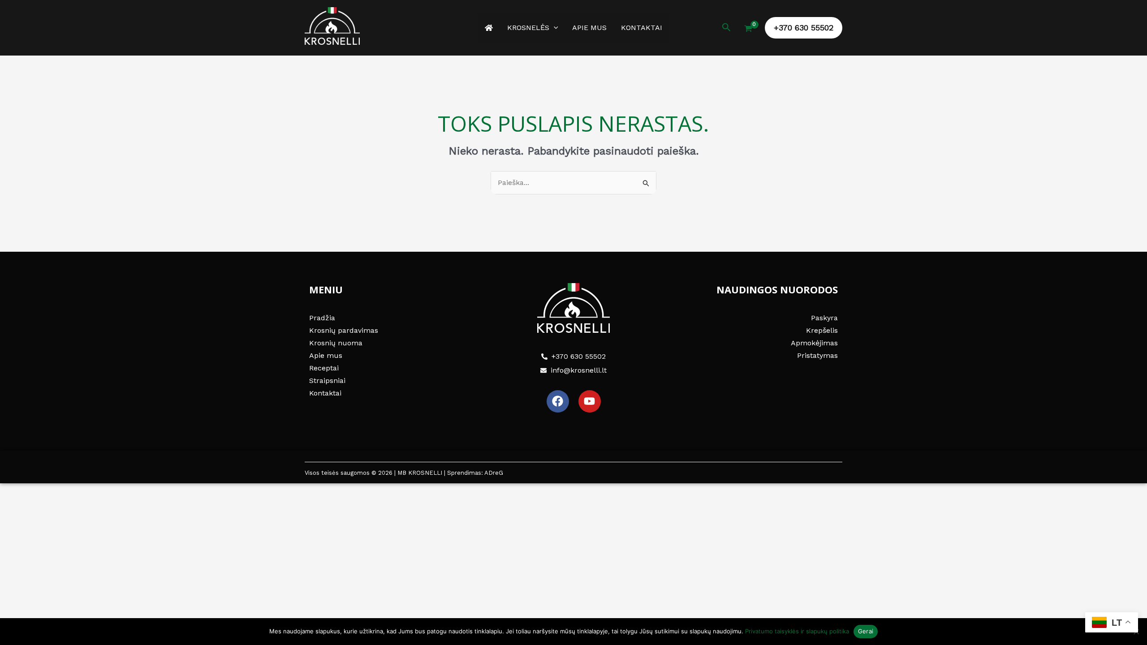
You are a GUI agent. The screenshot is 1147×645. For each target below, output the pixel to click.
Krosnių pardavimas (343, 330)
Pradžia (322, 318)
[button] (553, 27)
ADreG (493, 472)
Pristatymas (817, 355)
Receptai (324, 368)
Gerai (865, 631)
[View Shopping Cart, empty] (748, 29)
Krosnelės (528, 27)
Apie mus (589, 27)
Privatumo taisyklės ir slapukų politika (797, 631)
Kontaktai (641, 27)
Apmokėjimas (814, 343)
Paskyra (824, 318)
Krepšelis (822, 330)
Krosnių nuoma (335, 343)
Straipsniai (327, 380)
